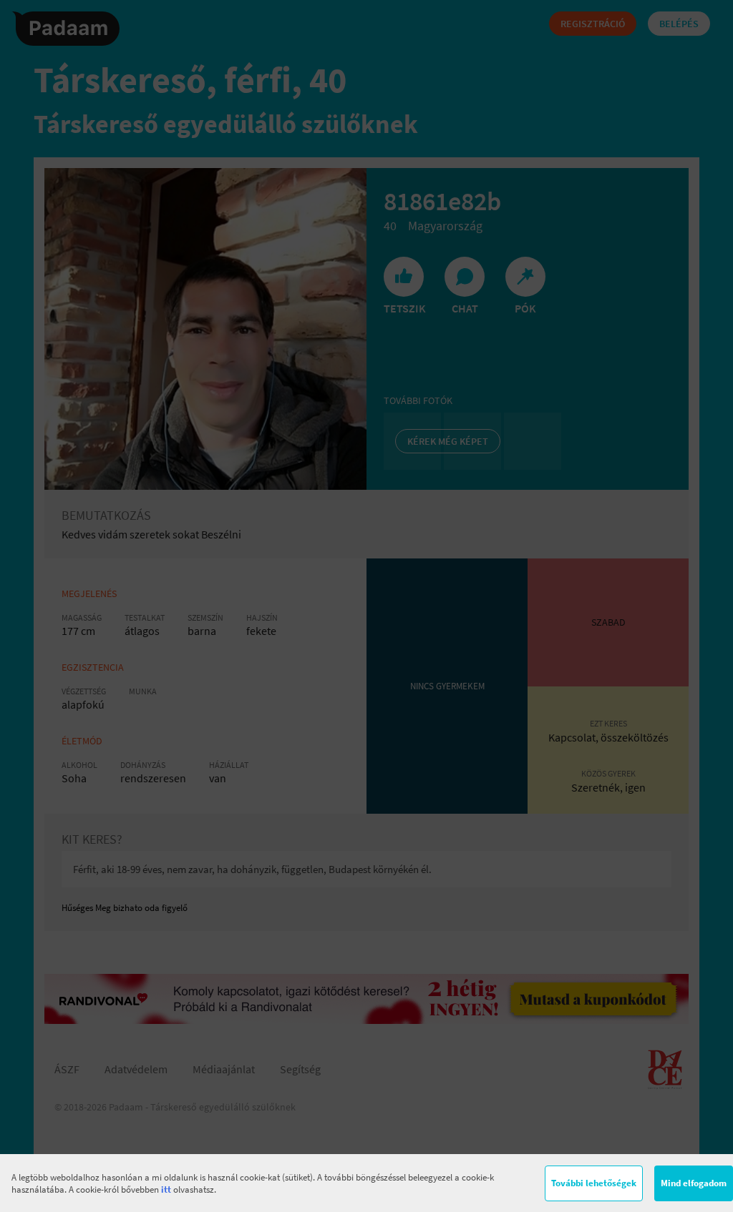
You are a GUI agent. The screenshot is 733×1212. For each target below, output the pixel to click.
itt (166, 1189)
